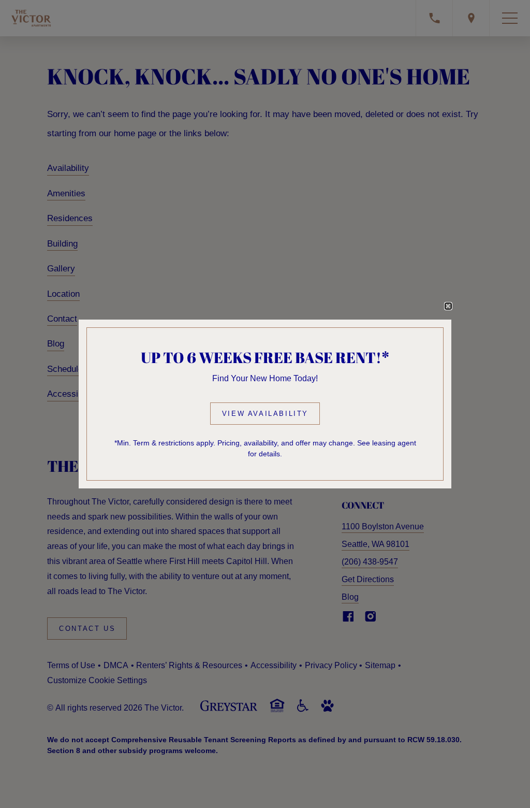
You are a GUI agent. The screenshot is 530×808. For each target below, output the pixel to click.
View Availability (265, 413)
